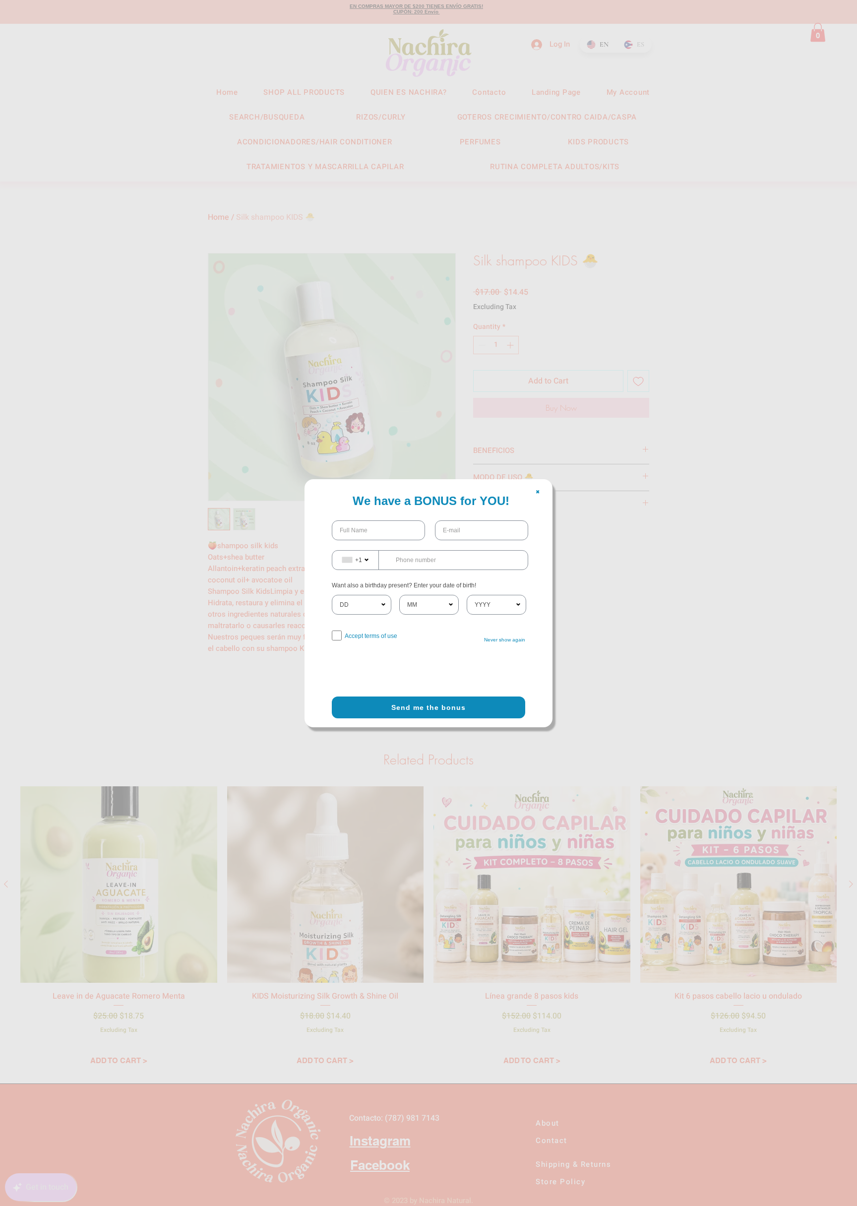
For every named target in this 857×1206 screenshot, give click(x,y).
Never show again (504, 639)
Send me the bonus (428, 707)
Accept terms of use (371, 636)
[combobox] (355, 560)
